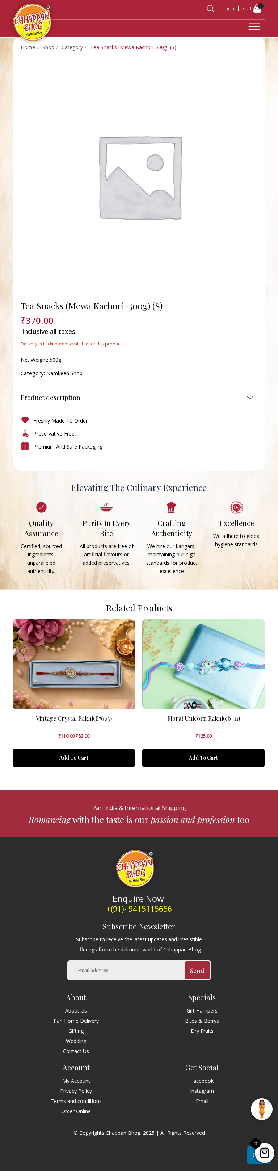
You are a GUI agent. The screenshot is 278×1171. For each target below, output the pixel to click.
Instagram (202, 1090)
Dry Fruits (202, 1030)
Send (197, 970)
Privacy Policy (76, 1090)
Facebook (202, 1080)
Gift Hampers (202, 1010)
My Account (76, 1080)
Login (228, 8)
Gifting (76, 1030)
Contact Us (76, 1051)
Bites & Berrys (202, 1020)
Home (28, 47)
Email (202, 1101)
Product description (50, 397)
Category (72, 47)
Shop (48, 47)
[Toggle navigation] (254, 27)
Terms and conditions (76, 1101)
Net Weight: (34, 359)
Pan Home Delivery (76, 1020)
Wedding (76, 1041)
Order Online (76, 1111)
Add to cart (73, 757)
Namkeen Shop (64, 373)
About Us (76, 1010)
